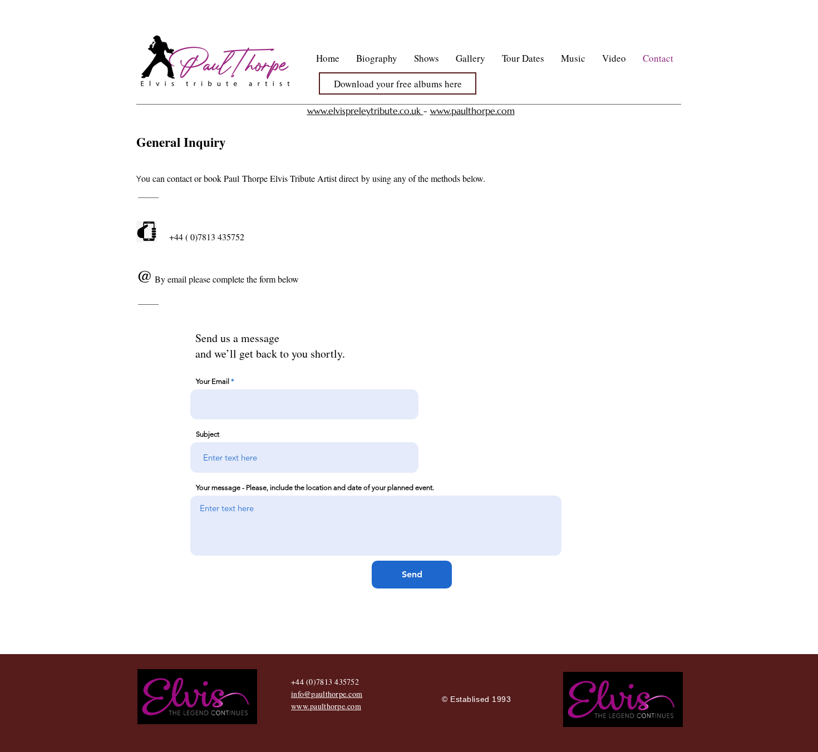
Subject (207, 434)
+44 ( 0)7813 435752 (206, 237)
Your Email (212, 381)
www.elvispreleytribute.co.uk (365, 110)
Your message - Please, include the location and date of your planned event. (315, 487)
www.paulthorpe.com (472, 110)
